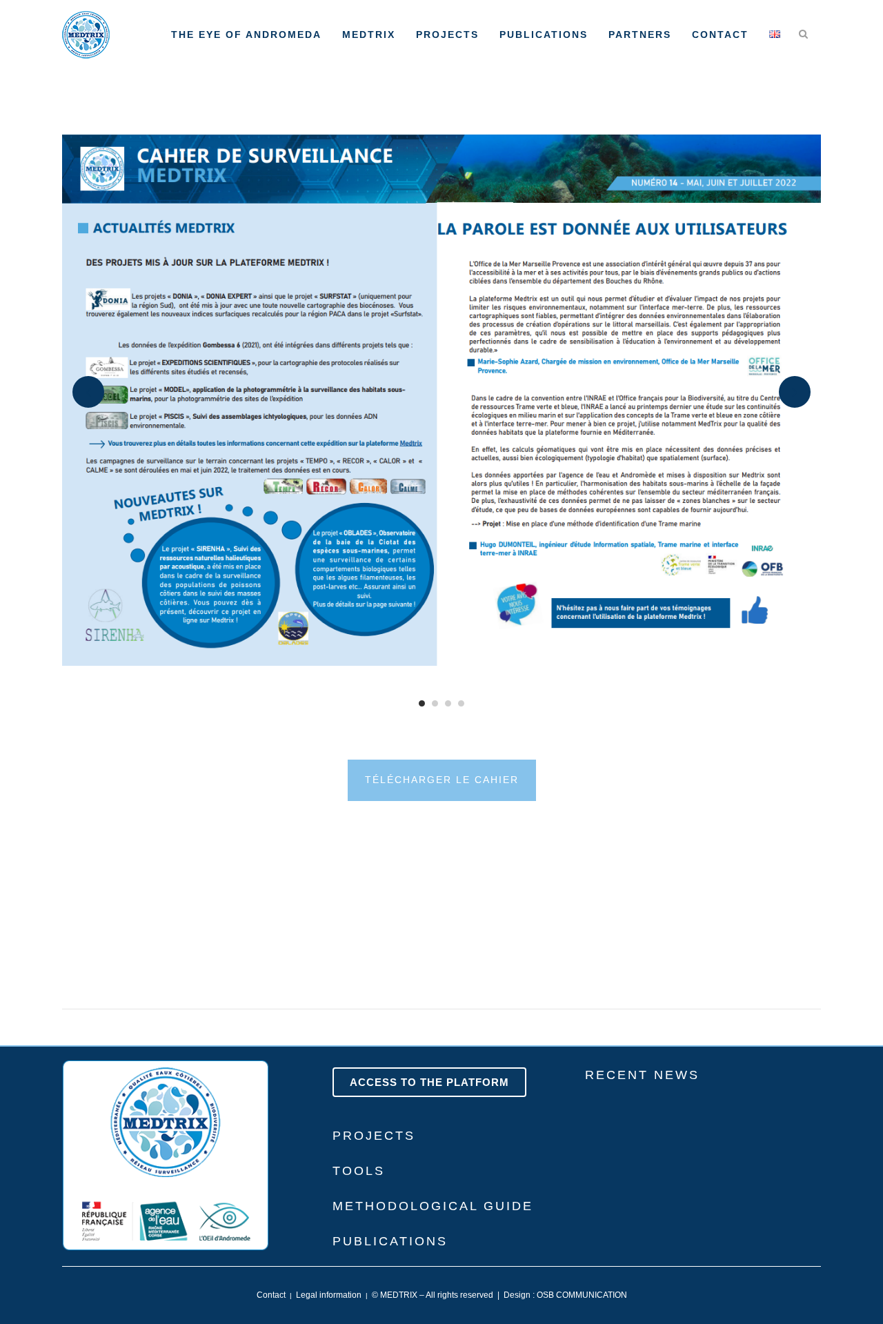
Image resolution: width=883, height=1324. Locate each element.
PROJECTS (374, 1136)
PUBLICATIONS (390, 1241)
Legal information (328, 1295)
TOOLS (359, 1171)
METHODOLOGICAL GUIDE (433, 1206)
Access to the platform (429, 1082)
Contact (271, 1295)
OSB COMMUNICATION (582, 1295)
